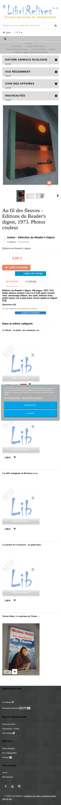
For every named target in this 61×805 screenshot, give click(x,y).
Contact (5, 757)
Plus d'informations (12, 398)
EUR (17, 32)
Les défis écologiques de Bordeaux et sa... (20, 473)
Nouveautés (15, 95)
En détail (31, 282)
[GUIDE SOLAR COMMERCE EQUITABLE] (30, 435)
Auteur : (12, 237)
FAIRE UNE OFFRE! (33, 273)
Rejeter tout (30, 405)
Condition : (12, 242)
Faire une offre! (9, 724)
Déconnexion (7, 777)
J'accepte (30, 413)
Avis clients (7, 733)
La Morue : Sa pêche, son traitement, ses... (21, 330)
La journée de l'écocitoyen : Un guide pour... (22, 545)
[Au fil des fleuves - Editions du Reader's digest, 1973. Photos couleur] (20, 196)
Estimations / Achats (10, 729)
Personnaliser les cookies (32, 398)
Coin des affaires (19, 83)
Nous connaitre (8, 748)
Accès (4, 772)
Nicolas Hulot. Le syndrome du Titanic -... (21, 616)
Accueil (28, 43)
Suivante (58, 195)
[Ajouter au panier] (29, 384)
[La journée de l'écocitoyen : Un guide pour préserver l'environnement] (30, 578)
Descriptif (12, 282)
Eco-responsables (9, 753)
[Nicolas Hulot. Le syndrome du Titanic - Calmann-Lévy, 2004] (30, 649)
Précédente (3, 195)
